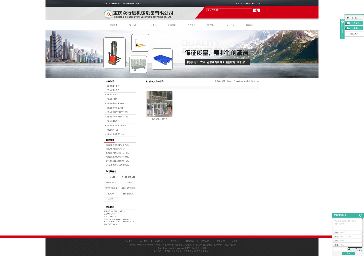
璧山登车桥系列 (113, 121)
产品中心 (153, 25)
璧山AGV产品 (112, 130)
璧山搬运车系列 (113, 86)
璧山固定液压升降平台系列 (117, 112)
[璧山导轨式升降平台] (159, 104)
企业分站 (239, 4)
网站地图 (247, 4)
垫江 (204, 251)
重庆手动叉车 (111, 183)
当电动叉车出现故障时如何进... (117, 161)
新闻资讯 (172, 25)
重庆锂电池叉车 (111, 188)
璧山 (181, 251)
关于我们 (133, 25)
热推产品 (157, 251)
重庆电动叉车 (128, 194)
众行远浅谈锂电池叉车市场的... (117, 165)
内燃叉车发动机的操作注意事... (117, 157)
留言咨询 (230, 25)
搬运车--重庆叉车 (128, 177)
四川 (177, 251)
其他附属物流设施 (128, 188)
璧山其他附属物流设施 (115, 134)
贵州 (200, 251)
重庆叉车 (111, 194)
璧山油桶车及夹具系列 (115, 104)
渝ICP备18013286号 (166, 248)
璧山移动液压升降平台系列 (117, 117)
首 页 (229, 81)
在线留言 (355, 23)
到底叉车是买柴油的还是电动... (117, 145)
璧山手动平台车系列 (115, 108)
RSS (253, 4)
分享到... (355, 28)
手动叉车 (111, 177)
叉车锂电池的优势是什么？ (116, 149)
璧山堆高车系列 (113, 90)
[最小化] (360, 215)
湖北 (208, 251)
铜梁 (189, 251)
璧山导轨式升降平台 (251, 81)
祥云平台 (188, 248)
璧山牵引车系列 (113, 99)
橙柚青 (203, 248)
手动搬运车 (128, 183)
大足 (185, 251)
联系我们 (250, 25)
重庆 (173, 251)
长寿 (196, 251)
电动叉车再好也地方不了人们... (117, 153)
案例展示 (211, 25)
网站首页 (114, 25)
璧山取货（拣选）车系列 (116, 126)
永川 (193, 251)
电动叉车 (111, 199)
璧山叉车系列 (112, 95)
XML (258, 4)
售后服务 (192, 25)
